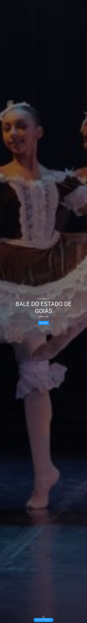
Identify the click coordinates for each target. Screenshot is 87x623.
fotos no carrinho (42, 620)
